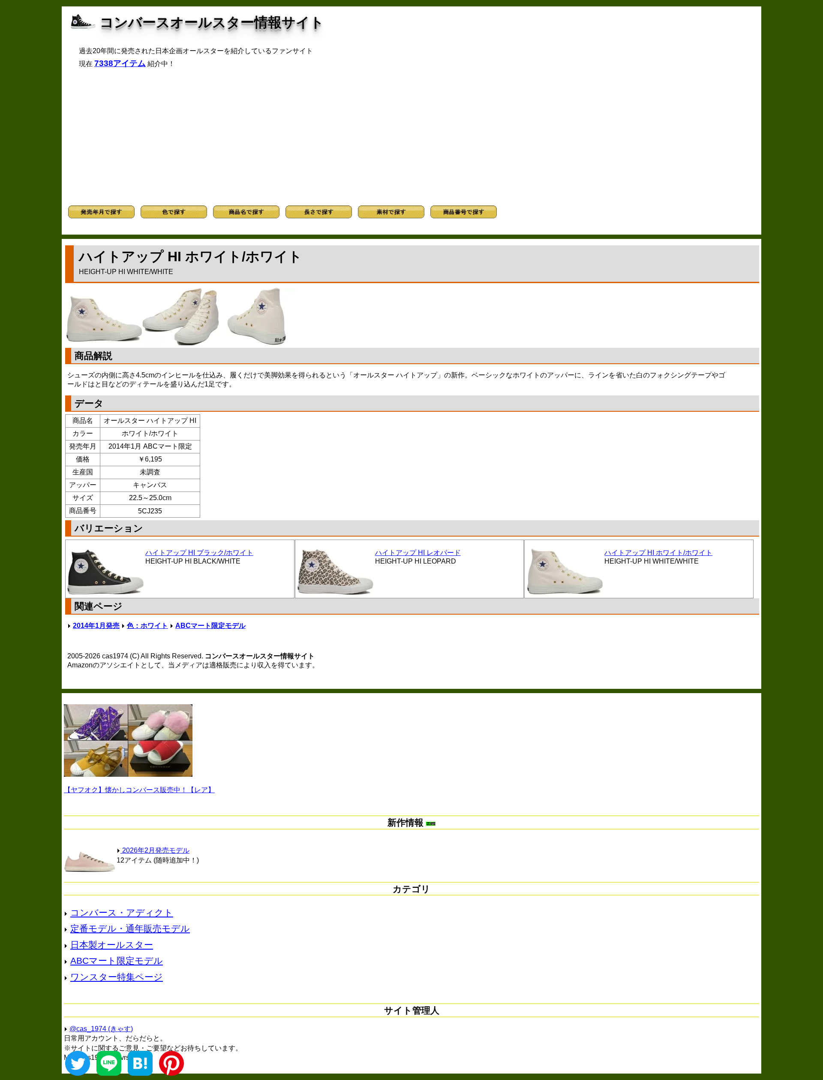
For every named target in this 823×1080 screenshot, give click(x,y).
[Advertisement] (411, 137)
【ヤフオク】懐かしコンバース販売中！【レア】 (139, 789)
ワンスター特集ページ (116, 977)
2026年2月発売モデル (154, 850)
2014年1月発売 (96, 625)
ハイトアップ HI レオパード (418, 552)
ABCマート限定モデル (210, 625)
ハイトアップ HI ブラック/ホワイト (199, 552)
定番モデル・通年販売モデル (130, 928)
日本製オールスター (111, 945)
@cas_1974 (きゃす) (101, 1028)
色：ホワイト (147, 625)
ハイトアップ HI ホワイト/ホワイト (658, 552)
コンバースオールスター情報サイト (212, 22)
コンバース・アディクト (121, 912)
